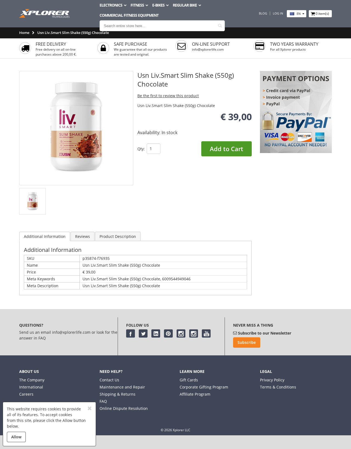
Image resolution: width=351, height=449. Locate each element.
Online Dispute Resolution (124, 408)
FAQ (103, 401)
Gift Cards (189, 379)
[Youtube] (206, 333)
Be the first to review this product (168, 95)
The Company (31, 379)
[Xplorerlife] (45, 16)
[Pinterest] (168, 333)
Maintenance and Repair (122, 387)
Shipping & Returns (117, 394)
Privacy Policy (272, 379)
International (31, 387)
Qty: (141, 148)
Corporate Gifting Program (204, 387)
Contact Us (109, 379)
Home (24, 32)
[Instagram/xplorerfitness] (193, 333)
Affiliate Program (195, 394)
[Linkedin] (155, 333)
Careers (26, 394)
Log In (278, 13)
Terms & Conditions (278, 387)
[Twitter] (143, 333)
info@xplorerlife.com (208, 49)
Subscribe (246, 342)
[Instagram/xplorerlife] (181, 333)
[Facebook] (130, 333)
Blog (263, 13)
